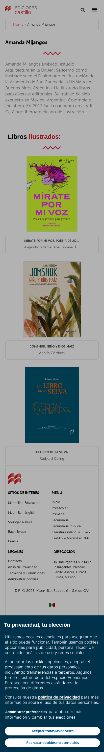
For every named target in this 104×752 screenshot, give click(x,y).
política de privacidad (59, 697)
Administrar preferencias (26, 712)
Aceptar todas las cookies (52, 731)
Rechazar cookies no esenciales (52, 743)
